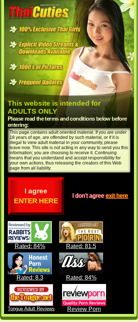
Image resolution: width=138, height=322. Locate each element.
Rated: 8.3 (30, 277)
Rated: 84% (30, 246)
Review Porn (84, 309)
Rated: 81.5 (81, 246)
